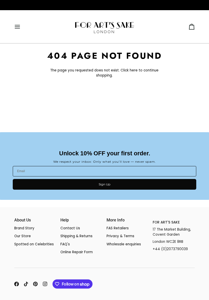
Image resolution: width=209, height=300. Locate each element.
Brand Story (24, 228)
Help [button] (64, 220)
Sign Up (104, 184)
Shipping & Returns (76, 236)
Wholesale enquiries (124, 244)
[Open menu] (22, 26)
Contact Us (70, 228)
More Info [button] (116, 220)
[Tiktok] (26, 284)
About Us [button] (22, 220)
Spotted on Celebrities (34, 244)
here (134, 70)
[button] (174, 218)
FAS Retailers (118, 228)
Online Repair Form (76, 252)
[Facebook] (16, 284)
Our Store (22, 236)
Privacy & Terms (120, 236)
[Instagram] (45, 284)
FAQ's (65, 244)
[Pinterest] (35, 284)
